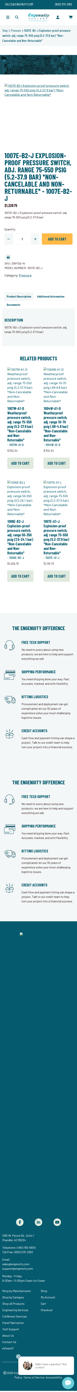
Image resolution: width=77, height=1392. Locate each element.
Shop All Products (13, 1303)
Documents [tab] (13, 304)
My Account (48, 1297)
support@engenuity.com (17, 1268)
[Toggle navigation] (7, 17)
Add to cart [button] (20, 463)
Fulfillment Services (14, 1316)
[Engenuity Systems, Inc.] (38, 17)
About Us (8, 1335)
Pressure (16, 30)
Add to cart (57, 239)
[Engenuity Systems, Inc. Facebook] (20, 1222)
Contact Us (9, 1342)
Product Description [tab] (19, 296)
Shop (5, 30)
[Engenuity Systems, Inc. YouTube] (57, 1222)
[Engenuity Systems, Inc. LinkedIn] (38, 1222)
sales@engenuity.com (16, 1264)
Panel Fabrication (13, 1322)
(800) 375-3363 (23, 1252)
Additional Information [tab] (50, 296)
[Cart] (70, 17)
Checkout (47, 1310)
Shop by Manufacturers (16, 1291)
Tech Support (10, 1329)
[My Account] (58, 17)
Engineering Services (15, 1310)
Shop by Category (13, 1297)
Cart (43, 1303)
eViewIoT (8, 1348)
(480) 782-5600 (26, 1247)
